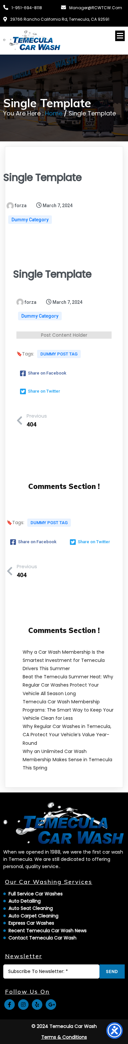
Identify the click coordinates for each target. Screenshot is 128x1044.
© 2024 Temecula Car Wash (64, 1026)
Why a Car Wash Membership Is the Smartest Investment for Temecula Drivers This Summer (64, 660)
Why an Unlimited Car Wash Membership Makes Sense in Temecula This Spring (67, 759)
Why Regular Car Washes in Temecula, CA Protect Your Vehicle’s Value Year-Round (67, 734)
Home (53, 113)
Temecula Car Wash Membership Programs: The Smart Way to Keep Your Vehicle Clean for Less (68, 709)
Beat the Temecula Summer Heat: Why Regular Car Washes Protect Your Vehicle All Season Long (68, 684)
